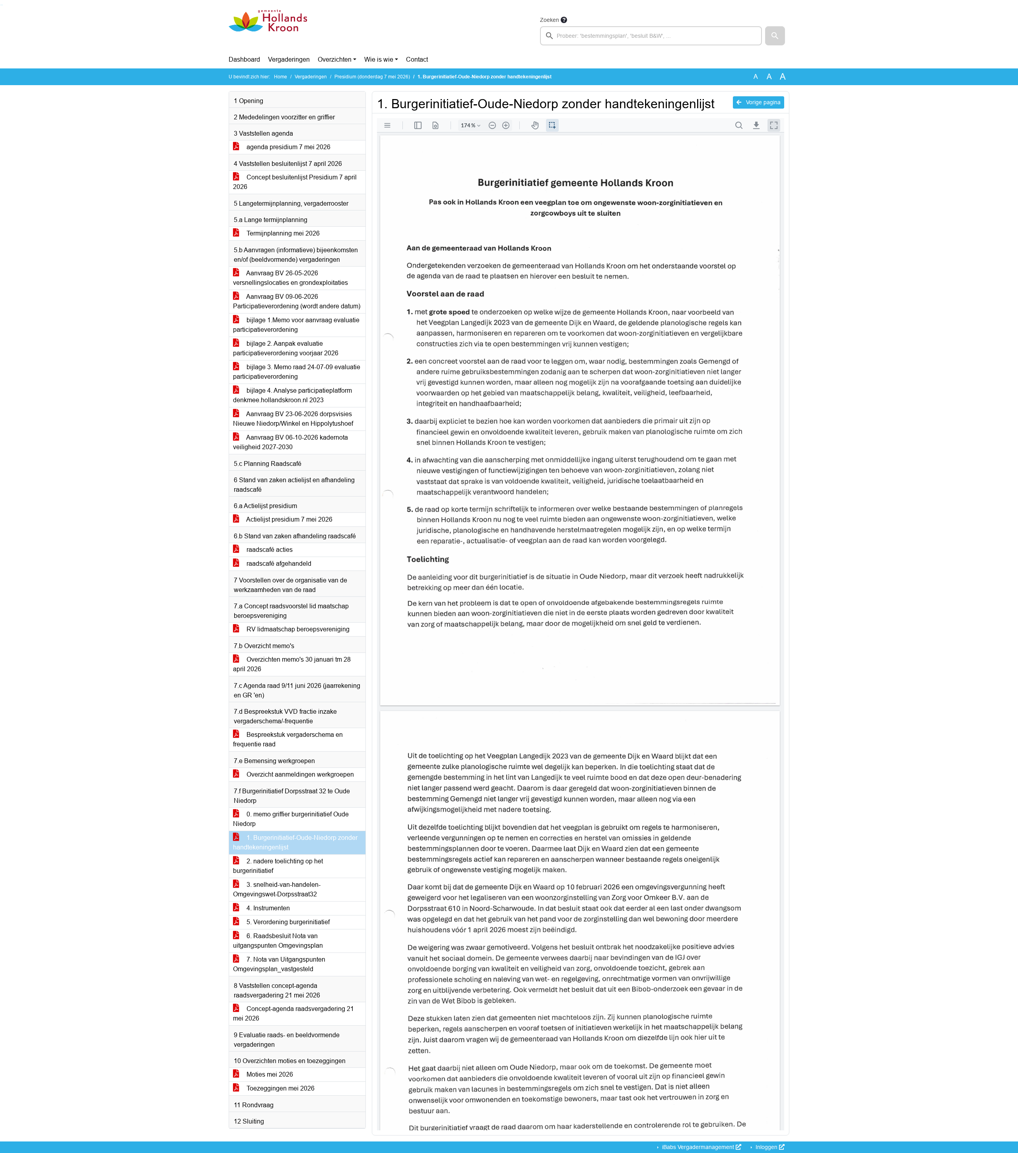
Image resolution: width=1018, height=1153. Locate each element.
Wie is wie (378, 59)
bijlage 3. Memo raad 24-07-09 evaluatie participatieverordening (296, 372)
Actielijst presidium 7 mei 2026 (288, 519)
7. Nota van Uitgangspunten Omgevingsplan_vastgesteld (279, 964)
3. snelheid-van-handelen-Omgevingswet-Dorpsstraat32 (277, 889)
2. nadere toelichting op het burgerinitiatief (278, 866)
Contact (417, 59)
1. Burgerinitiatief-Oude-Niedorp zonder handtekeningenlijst (295, 842)
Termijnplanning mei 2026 (282, 233)
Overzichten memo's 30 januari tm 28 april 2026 (292, 664)
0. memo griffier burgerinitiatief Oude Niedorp (291, 819)
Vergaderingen (289, 59)
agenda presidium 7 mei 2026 (287, 147)
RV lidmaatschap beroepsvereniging (297, 629)
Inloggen (766, 1147)
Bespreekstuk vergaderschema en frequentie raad (288, 739)
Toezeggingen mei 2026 (280, 1088)
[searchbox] (651, 35)
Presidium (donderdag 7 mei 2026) (372, 77)
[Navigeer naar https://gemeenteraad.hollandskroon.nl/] (268, 30)
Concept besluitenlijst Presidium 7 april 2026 (295, 182)
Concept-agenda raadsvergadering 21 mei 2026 (293, 1013)
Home (280, 77)
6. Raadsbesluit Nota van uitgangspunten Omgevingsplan (278, 941)
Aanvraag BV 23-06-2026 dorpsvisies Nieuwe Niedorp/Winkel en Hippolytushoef (293, 419)
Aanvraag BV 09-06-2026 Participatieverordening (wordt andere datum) (296, 301)
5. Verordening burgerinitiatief (287, 922)
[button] (775, 35)
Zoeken (549, 20)
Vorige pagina (762, 102)
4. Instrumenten (267, 908)
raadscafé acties (269, 549)
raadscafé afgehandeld (278, 563)
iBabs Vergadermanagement (698, 1147)
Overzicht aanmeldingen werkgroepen (299, 774)
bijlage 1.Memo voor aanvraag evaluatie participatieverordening (296, 325)
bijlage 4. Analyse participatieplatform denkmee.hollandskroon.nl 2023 (292, 395)
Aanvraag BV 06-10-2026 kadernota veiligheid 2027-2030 (290, 442)
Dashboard (244, 59)
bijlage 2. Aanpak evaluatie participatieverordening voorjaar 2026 (285, 348)
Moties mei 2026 (269, 1074)
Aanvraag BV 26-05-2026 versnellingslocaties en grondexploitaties (290, 278)
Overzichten (335, 59)
